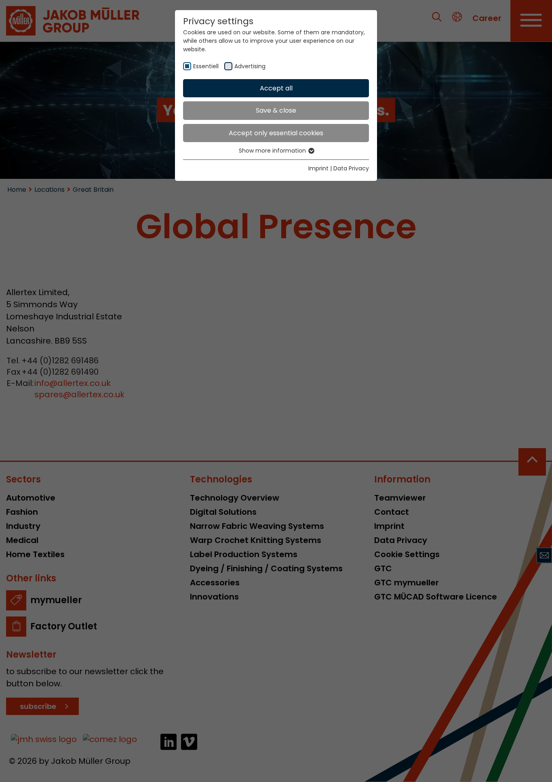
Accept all (276, 88)
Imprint (318, 168)
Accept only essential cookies (276, 133)
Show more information (273, 151)
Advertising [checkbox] (249, 66)
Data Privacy (351, 168)
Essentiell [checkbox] (206, 66)
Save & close (276, 110)
